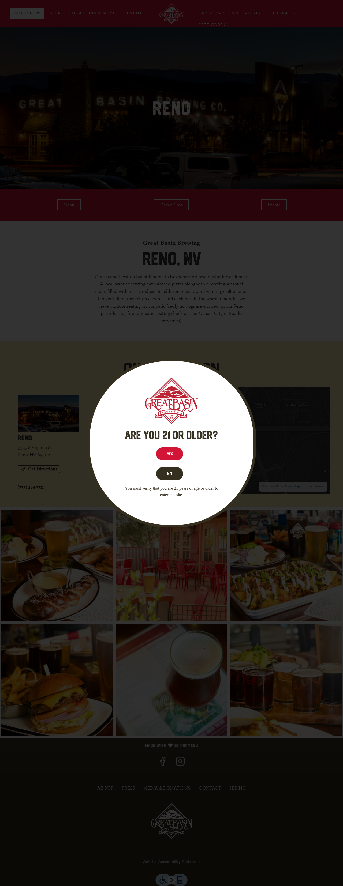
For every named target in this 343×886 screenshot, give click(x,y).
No (169, 473)
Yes (170, 454)
